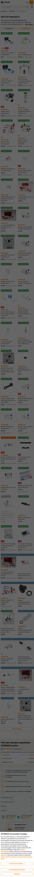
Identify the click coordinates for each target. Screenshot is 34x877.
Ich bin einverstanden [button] (17, 864)
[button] (4, 855)
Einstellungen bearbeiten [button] (17, 869)
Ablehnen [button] (17, 874)
